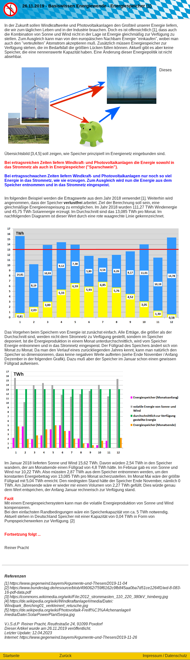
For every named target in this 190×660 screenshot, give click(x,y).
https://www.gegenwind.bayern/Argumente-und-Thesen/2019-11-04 (68, 583)
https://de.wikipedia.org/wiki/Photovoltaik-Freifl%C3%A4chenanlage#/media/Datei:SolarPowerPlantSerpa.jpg (67, 612)
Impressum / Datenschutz (165, 656)
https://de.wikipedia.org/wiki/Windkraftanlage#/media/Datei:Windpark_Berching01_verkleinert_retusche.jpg (58, 603)
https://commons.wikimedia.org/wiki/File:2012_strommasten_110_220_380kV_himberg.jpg (89, 597)
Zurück (65, 656)
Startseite (11, 656)
